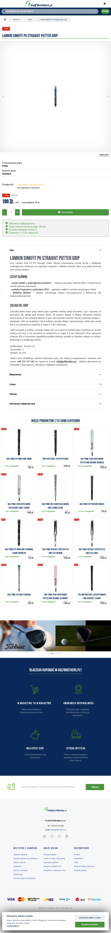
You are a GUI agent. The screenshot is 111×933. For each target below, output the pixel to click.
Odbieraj (94, 787)
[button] (5, 96)
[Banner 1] (50, 653)
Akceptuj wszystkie (89, 924)
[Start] (5, 20)
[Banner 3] (54, 653)
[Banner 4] (56, 653)
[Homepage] (39, 4)
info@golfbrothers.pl (58, 830)
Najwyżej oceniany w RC (54, 908)
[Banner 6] (61, 653)
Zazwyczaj (30, 184)
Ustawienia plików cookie (90, 918)
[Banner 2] (52, 653)
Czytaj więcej (12, 926)
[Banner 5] (58, 653)
